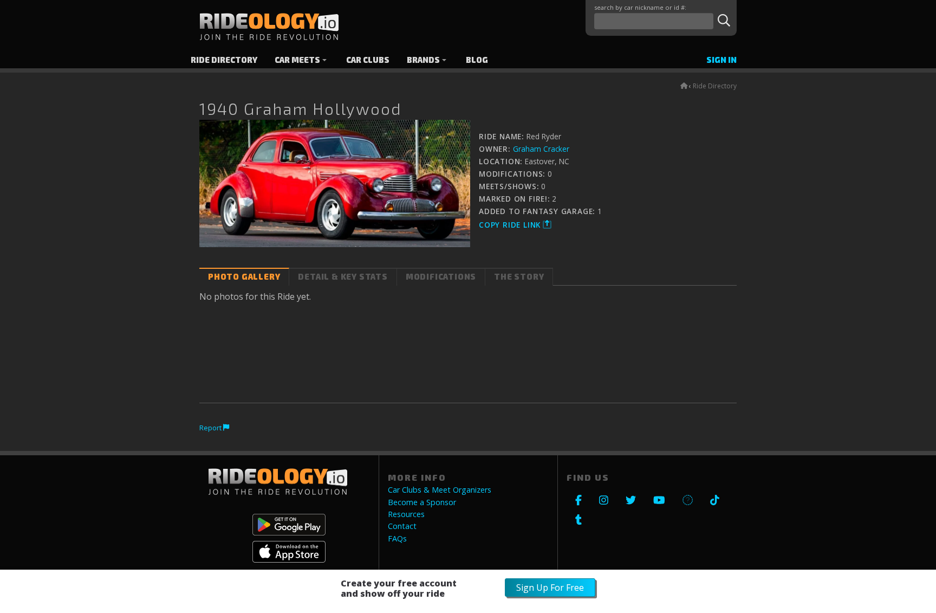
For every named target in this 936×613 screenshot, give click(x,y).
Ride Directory (224, 59)
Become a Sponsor (422, 502)
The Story (519, 276)
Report (211, 428)
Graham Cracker (541, 149)
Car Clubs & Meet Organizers (439, 490)
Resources (406, 514)
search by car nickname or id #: (640, 7)
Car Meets (297, 59)
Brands (423, 59)
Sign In (721, 59)
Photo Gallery (244, 276)
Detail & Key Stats (342, 276)
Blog (477, 59)
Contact (402, 526)
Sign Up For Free (550, 587)
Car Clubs (367, 59)
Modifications (441, 276)
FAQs (397, 539)
